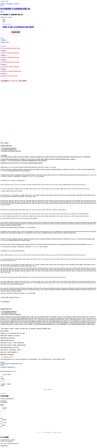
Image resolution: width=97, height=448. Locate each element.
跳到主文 (2, 11)
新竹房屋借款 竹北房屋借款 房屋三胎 (15, 9)
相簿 (3, 19)
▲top (1, 376)
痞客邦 (8, 371)
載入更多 (2, 378)
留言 (11, 371)
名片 (3, 22)
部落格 (4, 20)
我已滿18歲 (3, 445)
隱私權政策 (55, 432)
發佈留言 (2, 385)
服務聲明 (59, 432)
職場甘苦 (9, 374)
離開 (6, 445)
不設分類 (9, 17)
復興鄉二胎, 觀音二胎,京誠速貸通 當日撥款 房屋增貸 (18, 27)
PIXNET (40, 432)
